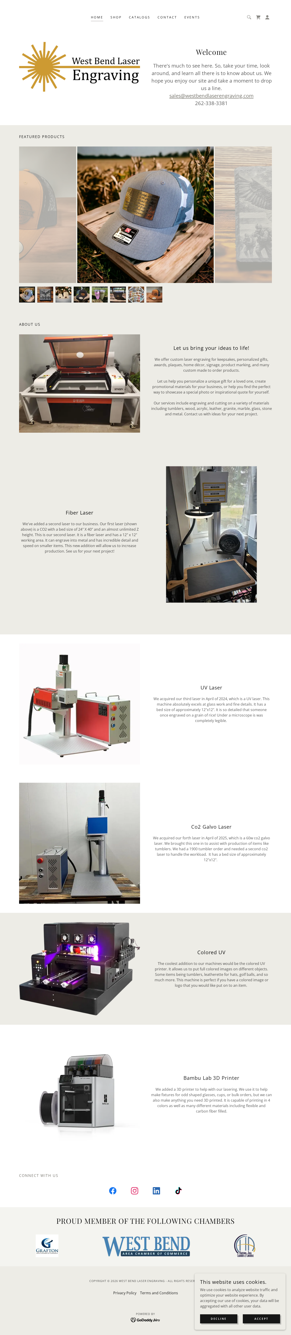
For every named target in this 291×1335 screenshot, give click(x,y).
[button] (267, 17)
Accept (261, 1319)
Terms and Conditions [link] (159, 1292)
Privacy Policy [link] (124, 1292)
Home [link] (97, 17)
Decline (219, 1319)
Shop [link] (116, 17)
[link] (258, 17)
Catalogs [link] (140, 17)
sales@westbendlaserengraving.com (211, 95)
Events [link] (192, 17)
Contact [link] (167, 17)
